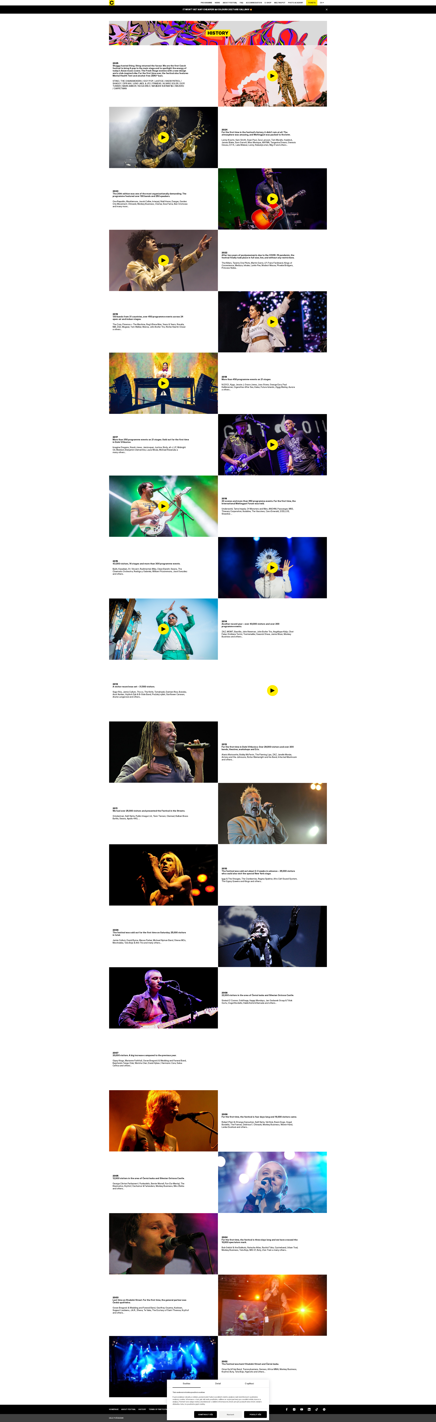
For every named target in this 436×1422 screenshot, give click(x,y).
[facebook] (287, 1409)
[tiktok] (317, 1409)
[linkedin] (309, 1409)
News (217, 3)
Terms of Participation (160, 1409)
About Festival (230, 3)
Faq (241, 3)
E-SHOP (268, 3)
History (142, 1409)
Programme (206, 3)
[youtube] (302, 1409)
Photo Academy (295, 3)
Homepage (114, 1409)
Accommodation (254, 3)
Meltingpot (279, 3)
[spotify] (324, 1409)
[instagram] (294, 1409)
